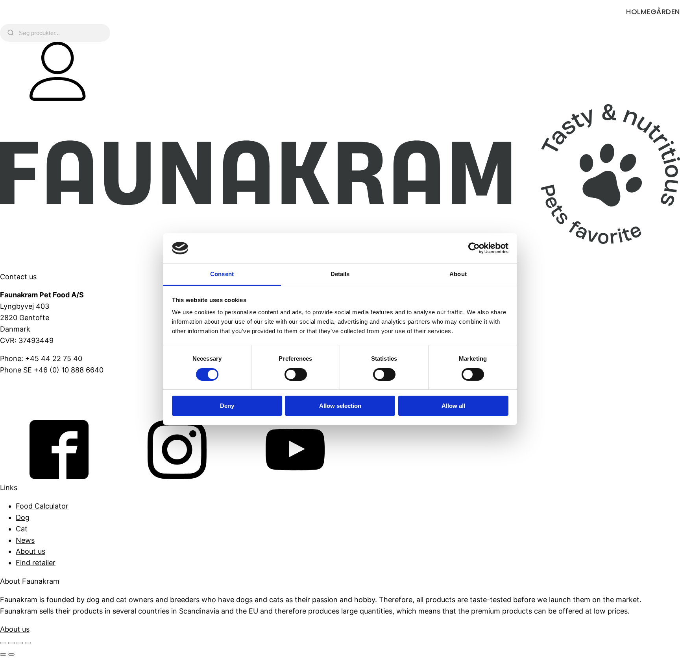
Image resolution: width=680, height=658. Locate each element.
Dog (23, 517)
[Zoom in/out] (3, 643)
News (25, 540)
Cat (22, 529)
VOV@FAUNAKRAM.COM (42, 388)
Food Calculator (42, 506)
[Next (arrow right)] (11, 654)
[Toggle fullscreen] (11, 643)
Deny (227, 405)
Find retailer (35, 562)
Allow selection (340, 405)
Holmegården (653, 12)
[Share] (20, 643)
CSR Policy (18, 407)
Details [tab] (340, 274)
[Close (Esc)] (28, 643)
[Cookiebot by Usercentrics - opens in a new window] (474, 248)
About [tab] (458, 274)
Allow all (453, 405)
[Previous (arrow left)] (3, 654)
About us (30, 551)
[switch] (296, 374)
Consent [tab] (222, 274)
